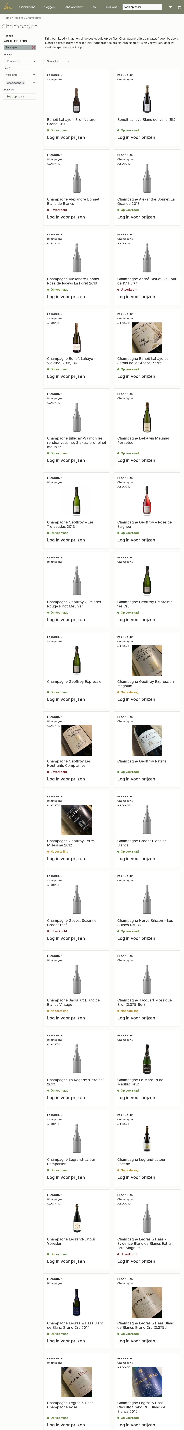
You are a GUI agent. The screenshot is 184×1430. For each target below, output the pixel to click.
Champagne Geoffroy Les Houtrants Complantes (69, 763)
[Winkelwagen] (179, 7)
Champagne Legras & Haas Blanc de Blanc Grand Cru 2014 (75, 1325)
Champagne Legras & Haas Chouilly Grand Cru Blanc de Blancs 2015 (141, 1407)
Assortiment (26, 7)
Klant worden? (73, 7)
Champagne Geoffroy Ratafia (142, 761)
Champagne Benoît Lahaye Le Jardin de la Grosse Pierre (143, 360)
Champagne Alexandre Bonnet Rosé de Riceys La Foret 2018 (73, 281)
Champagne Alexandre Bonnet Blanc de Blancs (73, 201)
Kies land (11, 74)
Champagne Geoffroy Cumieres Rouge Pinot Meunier (74, 604)
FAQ (93, 7)
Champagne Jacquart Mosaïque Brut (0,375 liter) (144, 1002)
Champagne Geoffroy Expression (75, 681)
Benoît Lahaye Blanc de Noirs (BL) (146, 119)
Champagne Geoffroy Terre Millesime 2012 (70, 843)
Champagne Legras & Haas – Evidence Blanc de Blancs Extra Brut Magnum (144, 1243)
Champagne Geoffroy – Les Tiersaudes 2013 (70, 524)
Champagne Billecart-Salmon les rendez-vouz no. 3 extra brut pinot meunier (76, 442)
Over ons (111, 7)
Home (7, 17)
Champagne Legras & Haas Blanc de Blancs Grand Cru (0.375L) (145, 1325)
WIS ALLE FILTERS (15, 41)
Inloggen (49, 7)
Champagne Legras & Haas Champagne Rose (70, 1405)
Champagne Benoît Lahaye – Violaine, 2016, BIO (71, 360)
